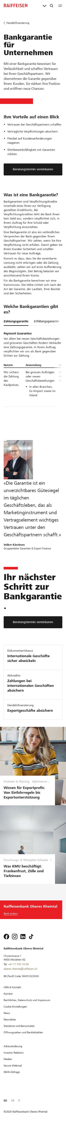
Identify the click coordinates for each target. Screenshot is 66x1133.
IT (19, 1100)
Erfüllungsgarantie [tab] (46, 321)
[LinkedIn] (23, 936)
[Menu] (60, 5)
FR (12, 1100)
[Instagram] (14, 936)
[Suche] (51, 5)
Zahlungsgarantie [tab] (16, 321)
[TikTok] (31, 936)
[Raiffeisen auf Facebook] (6, 936)
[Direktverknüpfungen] (44, 5)
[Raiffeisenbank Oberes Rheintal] (15, 5)
